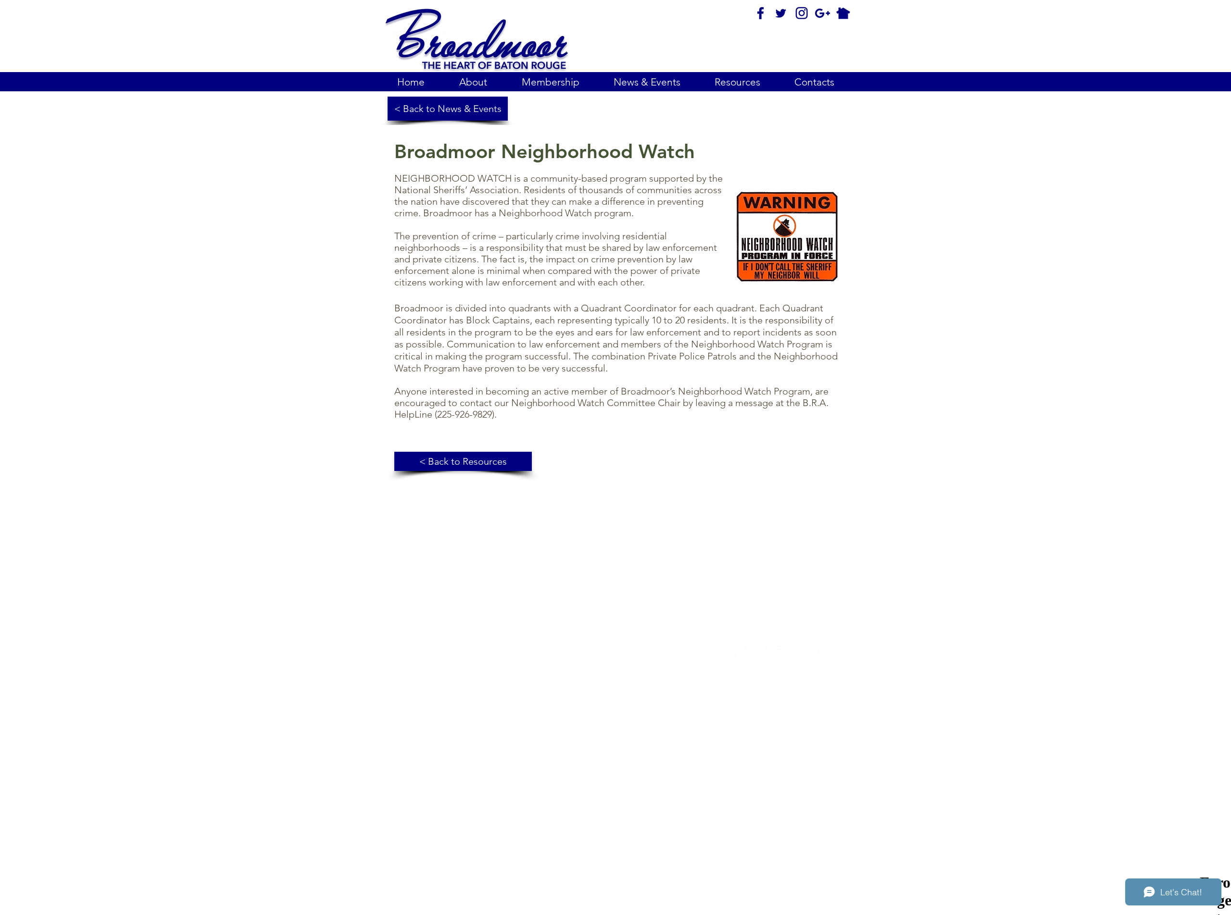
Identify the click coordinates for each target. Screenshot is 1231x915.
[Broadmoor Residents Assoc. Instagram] (773, 653)
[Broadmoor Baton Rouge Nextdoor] (815, 653)
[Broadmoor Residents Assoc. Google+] (794, 653)
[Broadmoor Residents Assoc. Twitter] (753, 653)
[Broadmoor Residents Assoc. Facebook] (732, 653)
